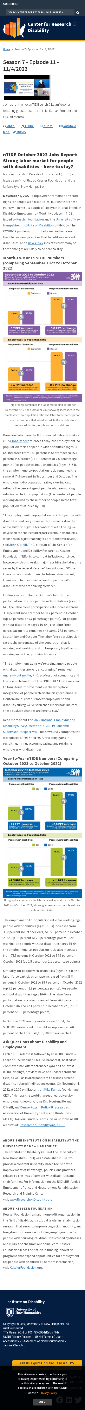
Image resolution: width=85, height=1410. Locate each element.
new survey (35, 243)
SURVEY (21, 132)
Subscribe (10, 4)
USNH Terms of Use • (49, 1337)
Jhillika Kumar (50, 1089)
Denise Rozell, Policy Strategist (42, 1107)
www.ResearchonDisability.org (31, 1199)
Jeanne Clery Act (14, 1345)
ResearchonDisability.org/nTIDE (42, 1125)
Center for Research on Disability (53, 27)
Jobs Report (20, 441)
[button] (74, 23)
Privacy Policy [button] (48, 1393)
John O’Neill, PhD (21, 545)
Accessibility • (12, 1341)
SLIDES (48, 126)
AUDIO (29, 126)
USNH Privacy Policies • (18, 1337)
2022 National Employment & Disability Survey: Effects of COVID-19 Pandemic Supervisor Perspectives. (39, 726)
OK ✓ (42, 1402)
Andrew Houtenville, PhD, (21, 675)
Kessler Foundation (30, 219)
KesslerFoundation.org (26, 1267)
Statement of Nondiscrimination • (44, 1341)
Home (6, 49)
